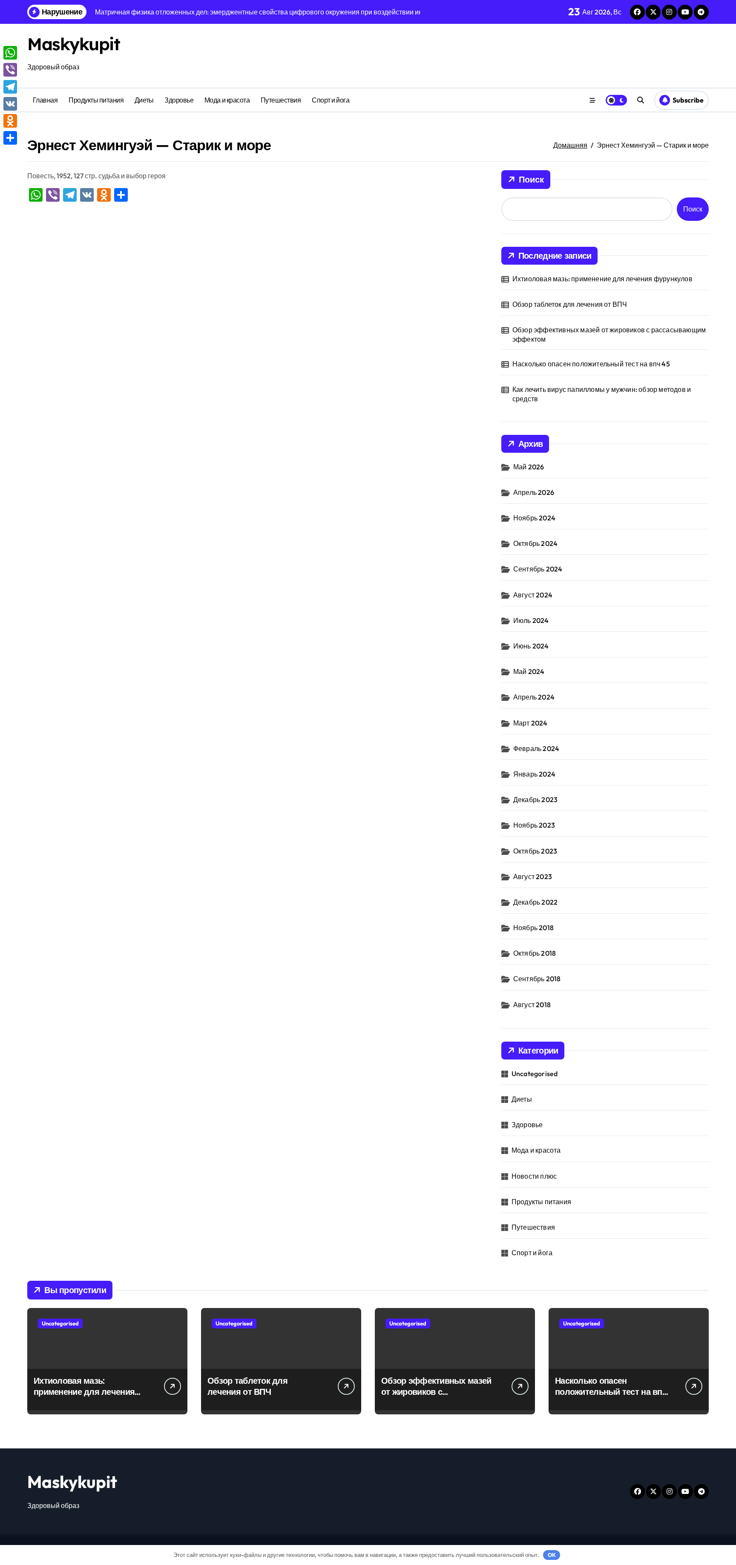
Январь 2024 (534, 774)
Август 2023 (532, 876)
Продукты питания (96, 100)
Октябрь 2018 (534, 953)
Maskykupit (73, 43)
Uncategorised (535, 1073)
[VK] (10, 103)
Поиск (531, 179)
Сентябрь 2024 (538, 569)
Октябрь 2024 (535, 543)
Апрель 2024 (534, 697)
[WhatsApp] (10, 52)
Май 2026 (528, 467)
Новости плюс (534, 1176)
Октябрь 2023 (535, 851)
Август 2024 (532, 595)
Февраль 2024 (536, 748)
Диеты (144, 100)
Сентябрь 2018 (537, 978)
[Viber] (10, 69)
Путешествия (281, 100)
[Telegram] (10, 86)
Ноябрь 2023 (534, 825)
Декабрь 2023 (535, 799)
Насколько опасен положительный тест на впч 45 (591, 364)
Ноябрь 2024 (534, 518)
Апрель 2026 (533, 492)
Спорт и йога (330, 100)
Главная (45, 100)
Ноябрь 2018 (533, 927)
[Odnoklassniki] (10, 120)
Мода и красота (227, 100)
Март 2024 (530, 723)
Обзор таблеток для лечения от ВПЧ (569, 304)
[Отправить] (10, 137)
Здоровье (178, 100)
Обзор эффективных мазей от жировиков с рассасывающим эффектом (609, 334)
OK (552, 1554)
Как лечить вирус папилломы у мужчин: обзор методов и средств (601, 394)
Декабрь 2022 (535, 902)
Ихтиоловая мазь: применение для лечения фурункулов (602, 278)
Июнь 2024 (531, 646)
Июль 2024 (531, 620)
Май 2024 (529, 671)
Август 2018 (532, 1004)
